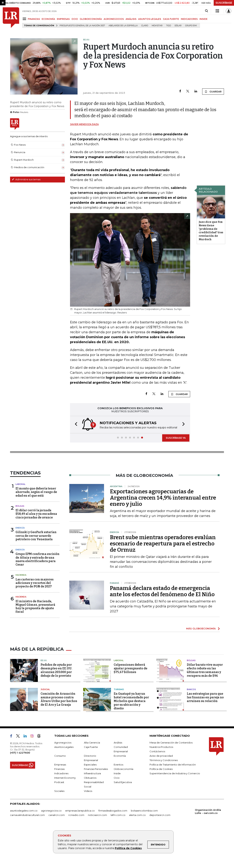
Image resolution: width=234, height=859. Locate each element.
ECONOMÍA (48, 19)
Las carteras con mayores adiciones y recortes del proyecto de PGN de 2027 (35, 583)
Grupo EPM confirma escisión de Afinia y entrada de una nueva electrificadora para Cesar (37, 559)
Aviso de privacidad (161, 755)
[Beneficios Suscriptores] (217, 11)
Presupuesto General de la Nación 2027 (82, 25)
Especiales (90, 764)
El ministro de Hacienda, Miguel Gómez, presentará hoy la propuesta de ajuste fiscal (35, 607)
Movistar (157, 25)
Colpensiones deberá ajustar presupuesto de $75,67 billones (130, 668)
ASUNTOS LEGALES (149, 19)
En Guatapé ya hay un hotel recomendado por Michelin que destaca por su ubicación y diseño (131, 701)
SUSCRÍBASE (224, 2)
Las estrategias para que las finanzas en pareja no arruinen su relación (205, 697)
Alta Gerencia (92, 742)
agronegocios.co (51, 810)
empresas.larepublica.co (80, 810)
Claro (144, 25)
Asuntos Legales (63, 746)
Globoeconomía (123, 768)
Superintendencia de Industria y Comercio (175, 773)
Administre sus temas (27, 179)
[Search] (206, 11)
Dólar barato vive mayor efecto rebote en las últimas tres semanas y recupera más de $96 (205, 670)
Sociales (59, 790)
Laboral (20, 484)
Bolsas (20, 506)
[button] (75, 424)
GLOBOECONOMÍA (91, 19)
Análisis (118, 742)
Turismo (119, 689)
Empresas (60, 764)
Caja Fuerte (91, 746)
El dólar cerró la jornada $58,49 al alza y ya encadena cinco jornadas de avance (36, 514)
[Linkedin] (196, 91)
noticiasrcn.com (97, 815)
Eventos (118, 764)
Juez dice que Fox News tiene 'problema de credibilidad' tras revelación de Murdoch (211, 230)
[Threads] (40, 736)
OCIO (74, 19)
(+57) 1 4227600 (20, 752)
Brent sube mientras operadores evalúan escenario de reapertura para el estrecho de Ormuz (163, 543)
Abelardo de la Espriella (123, 25)
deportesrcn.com (159, 815)
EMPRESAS (63, 19)
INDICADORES (189, 19)
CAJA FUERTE (171, 19)
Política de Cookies (128, 848)
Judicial (45, 689)
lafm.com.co (118, 815)
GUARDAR (215, 91)
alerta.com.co (137, 815)
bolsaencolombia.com (144, 810)
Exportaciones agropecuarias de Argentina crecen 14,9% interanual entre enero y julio (163, 497)
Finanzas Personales (96, 768)
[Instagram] (33, 736)
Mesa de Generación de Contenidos (171, 742)
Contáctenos (157, 751)
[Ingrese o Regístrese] (228, 11)
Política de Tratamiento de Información (173, 764)
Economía (120, 755)
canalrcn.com (56, 815)
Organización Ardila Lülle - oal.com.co (208, 811)
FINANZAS (34, 19)
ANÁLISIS (131, 19)
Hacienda (21, 575)
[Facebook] (180, 91)
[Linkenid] (27, 736)
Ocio (117, 777)
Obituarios (90, 777)
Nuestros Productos (161, 746)
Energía (20, 528)
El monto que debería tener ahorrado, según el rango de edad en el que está (36, 492)
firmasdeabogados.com (112, 810)
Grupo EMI (191, 25)
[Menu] (25, 18)
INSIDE (203, 19)
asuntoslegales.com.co (23, 810)
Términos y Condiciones (164, 760)
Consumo (60, 755)
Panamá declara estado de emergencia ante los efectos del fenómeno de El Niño (162, 591)
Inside (117, 773)
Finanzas (59, 768)
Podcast (59, 782)
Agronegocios (62, 742)
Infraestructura (92, 773)
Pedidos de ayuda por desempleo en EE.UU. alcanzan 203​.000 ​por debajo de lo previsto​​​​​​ (56, 670)
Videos (88, 790)
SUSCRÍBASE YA (176, 437)
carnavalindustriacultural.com (27, 815)
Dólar (178, 25)
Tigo (168, 25)
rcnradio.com (76, 815)
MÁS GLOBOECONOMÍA (201, 628)
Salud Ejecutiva (123, 782)
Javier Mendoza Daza (84, 124)
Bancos (191, 689)
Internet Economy (65, 777)
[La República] (11, 17)
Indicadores (61, 773)
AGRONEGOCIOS (114, 19)
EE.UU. (44, 660)
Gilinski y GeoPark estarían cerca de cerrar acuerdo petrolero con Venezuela (36, 535)
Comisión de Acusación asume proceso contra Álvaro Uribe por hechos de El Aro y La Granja (59, 699)
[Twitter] (187, 91)
